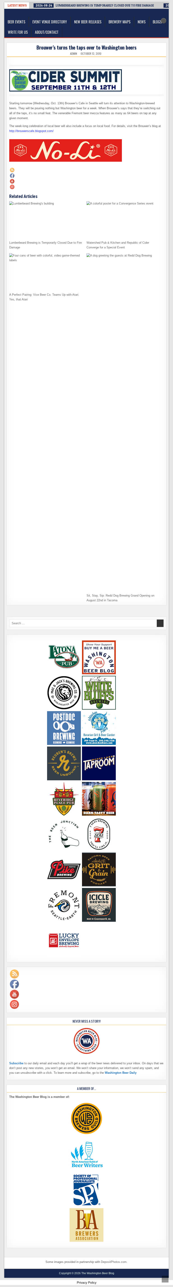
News (142, 22)
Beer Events (16, 22)
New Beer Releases (87, 22)
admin (73, 53)
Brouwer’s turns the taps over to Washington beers (86, 47)
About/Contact (47, 32)
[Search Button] (163, 20)
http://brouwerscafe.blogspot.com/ (31, 131)
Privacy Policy (86, 1282)
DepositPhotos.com (114, 1262)
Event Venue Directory (49, 22)
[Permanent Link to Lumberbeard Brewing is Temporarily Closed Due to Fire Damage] (46, 219)
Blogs (157, 22)
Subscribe (16, 1063)
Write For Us (18, 32)
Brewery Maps (119, 22)
